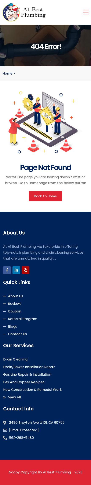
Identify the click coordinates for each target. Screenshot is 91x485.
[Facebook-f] (7, 270)
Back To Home (45, 196)
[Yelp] (25, 270)
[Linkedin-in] (16, 270)
